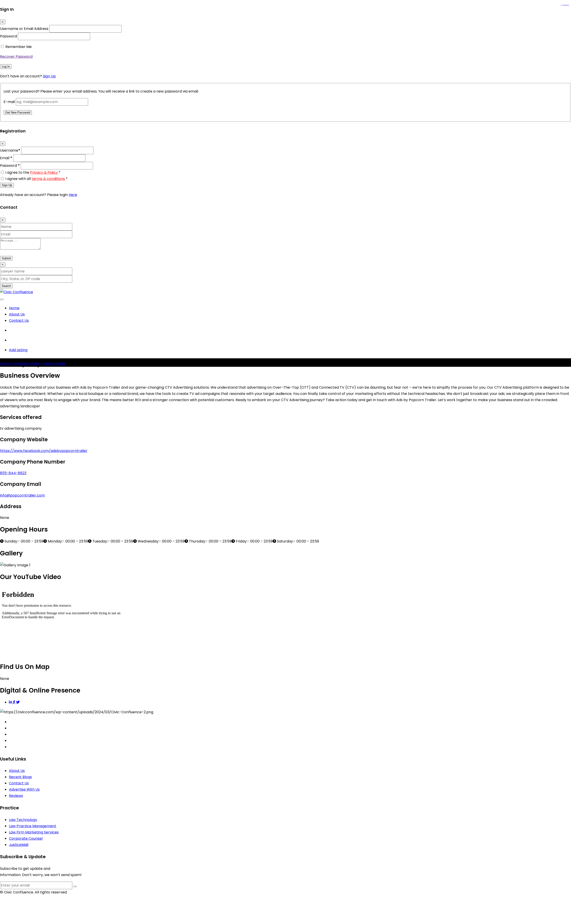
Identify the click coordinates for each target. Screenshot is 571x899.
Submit (6, 258)
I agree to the (32, 172)
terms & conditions (48, 178)
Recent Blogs (20, 776)
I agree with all (36, 178)
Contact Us (19, 320)
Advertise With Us (24, 789)
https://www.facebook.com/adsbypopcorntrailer (43, 450)
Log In (6, 66)
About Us (17, 314)
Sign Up (49, 76)
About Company (14, 363)
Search (6, 286)
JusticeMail (18, 844)
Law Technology (23, 819)
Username (10, 150)
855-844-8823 (13, 473)
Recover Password (16, 56)
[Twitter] (18, 702)
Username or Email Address (24, 28)
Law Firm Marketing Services (34, 832)
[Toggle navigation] (2, 299)
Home (14, 308)
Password (8, 36)
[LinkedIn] (11, 702)
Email (6, 158)
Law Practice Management (32, 826)
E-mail (9, 101)
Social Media (54, 363)
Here (73, 194)
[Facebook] (14, 702)
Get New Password (17, 112)
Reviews (16, 795)
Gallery (36, 363)
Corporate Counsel (26, 838)
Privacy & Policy (44, 172)
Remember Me (18, 46)
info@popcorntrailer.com (22, 495)
